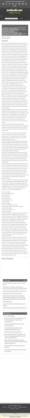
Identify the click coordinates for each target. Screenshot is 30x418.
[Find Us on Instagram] (10, 4)
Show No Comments (7, 258)
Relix (7, 1)
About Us (4, 407)
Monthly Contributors (22, 407)
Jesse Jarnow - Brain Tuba (7, 32)
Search (17, 408)
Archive (25, 280)
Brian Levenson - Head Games (8, 29)
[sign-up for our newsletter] (3, 4)
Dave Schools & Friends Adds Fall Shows (13, 331)
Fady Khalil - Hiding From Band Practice (9, 32)
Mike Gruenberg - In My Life (7, 33)
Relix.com (13, 408)
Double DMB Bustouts (7, 301)
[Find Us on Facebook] (6, 4)
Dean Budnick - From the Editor (8, 31)
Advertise (15, 407)
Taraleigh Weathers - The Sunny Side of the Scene (11, 34)
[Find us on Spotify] (23, 4)
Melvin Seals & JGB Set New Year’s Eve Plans (12, 293)
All (2, 27)
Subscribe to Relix (20, 1)
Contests (14, 1)
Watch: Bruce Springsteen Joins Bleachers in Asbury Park (14, 307)
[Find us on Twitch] (26, 4)
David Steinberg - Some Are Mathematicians (10, 30)
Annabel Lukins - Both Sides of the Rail (9, 28)
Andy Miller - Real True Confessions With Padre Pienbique (14, 27)
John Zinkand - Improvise (17, 32)
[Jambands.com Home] (15, 13)
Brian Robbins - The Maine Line (20, 29)
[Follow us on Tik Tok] (16, 4)
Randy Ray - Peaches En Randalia (19, 33)
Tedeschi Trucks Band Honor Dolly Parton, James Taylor (14, 291)
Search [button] (21, 18)
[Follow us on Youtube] (20, 4)
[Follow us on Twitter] (13, 4)
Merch (9, 1)
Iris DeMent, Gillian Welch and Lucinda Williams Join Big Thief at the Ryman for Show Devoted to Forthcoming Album (15, 320)
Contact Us (10, 407)
